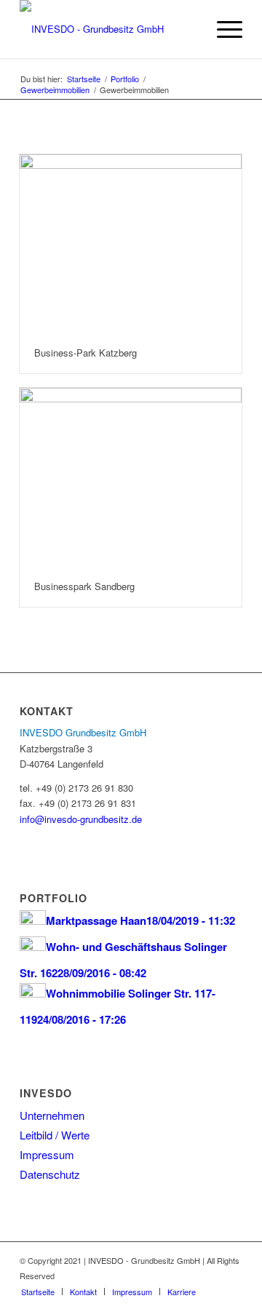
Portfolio (125, 78)
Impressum (47, 1154)
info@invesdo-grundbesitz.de (81, 819)
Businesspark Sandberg (84, 586)
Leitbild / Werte (55, 1134)
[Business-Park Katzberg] (131, 243)
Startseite (83, 78)
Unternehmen (52, 1115)
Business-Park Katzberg (85, 352)
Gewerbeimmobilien (55, 89)
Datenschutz (50, 1174)
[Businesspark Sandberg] (131, 477)
